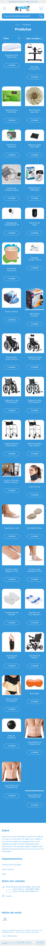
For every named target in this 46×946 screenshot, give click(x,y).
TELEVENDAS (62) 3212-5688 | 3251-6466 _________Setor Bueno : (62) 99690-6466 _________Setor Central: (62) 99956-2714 (23, 889)
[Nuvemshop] (9, 936)
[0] (41, 9)
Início (17, 25)
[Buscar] (41, 16)
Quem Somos (8, 869)
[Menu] (4, 8)
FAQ (4, 874)
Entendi (40, 943)
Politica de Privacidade (11, 865)
